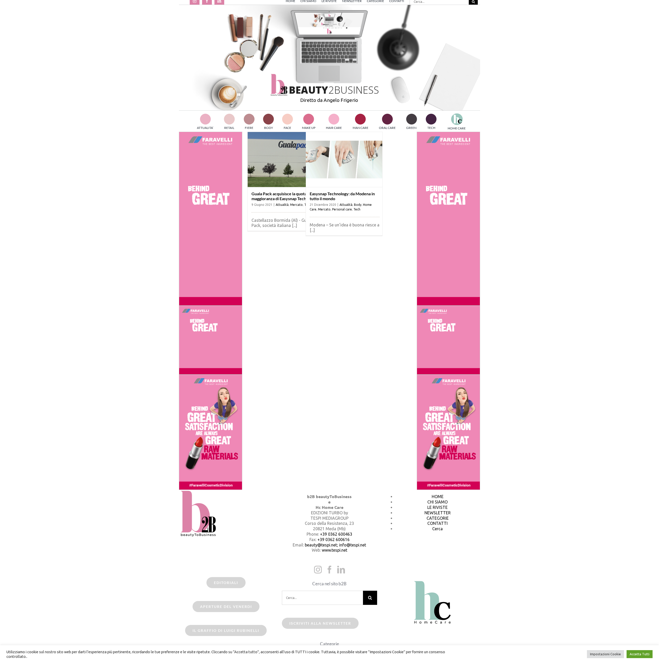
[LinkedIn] (341, 569)
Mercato (296, 204)
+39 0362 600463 (336, 534)
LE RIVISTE (437, 507)
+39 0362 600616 (333, 539)
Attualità (282, 204)
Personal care (342, 209)
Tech (356, 209)
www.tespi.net (334, 550)
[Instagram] (318, 569)
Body (357, 204)
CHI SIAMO (437, 502)
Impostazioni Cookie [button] (605, 654)
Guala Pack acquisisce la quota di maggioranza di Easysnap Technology (285, 196)
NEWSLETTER (437, 512)
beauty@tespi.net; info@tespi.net (335, 545)
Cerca (437, 528)
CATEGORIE (438, 518)
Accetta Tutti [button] (639, 654)
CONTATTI (437, 523)
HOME (438, 496)
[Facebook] (329, 569)
